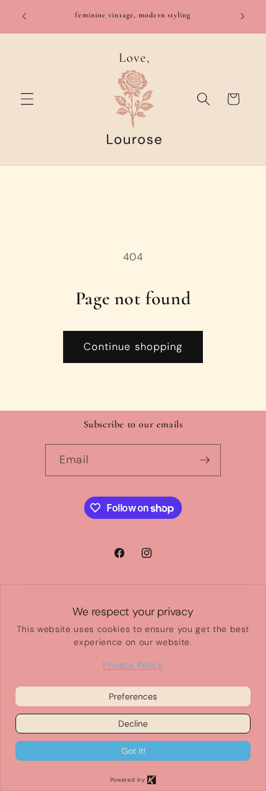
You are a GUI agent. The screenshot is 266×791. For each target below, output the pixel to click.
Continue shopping (133, 346)
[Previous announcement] (24, 16)
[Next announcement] (242, 16)
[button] (27, 99)
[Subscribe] (205, 460)
